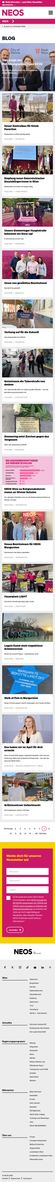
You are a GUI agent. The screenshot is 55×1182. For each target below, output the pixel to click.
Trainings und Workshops (39, 1118)
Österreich (34, 979)
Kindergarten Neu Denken (40, 1028)
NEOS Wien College (37, 1114)
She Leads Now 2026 (38, 1032)
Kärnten (33, 987)
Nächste (42, 833)
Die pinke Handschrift (38, 1024)
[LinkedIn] (42, 967)
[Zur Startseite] (18, 12)
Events (32, 1099)
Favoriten (19, 139)
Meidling (19, 658)
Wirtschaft (18, 77)
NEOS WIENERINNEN (38, 1125)
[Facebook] (5, 967)
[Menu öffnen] (51, 12)
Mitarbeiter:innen (36, 1159)
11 (15, 833)
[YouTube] (35, 967)
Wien (5, 21)
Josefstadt (20, 606)
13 (25, 833)
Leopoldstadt (21, 397)
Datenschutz (15, 1178)
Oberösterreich (35, 994)
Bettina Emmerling (37, 1144)
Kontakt (5, 1178)
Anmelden (13, 930)
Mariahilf (19, 293)
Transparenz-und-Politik (39, 1069)
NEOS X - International (38, 1013)
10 (11, 833)
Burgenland (34, 983)
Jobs (31, 1122)
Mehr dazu (7, 94)
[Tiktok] (27, 967)
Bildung (19, 766)
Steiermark (34, 1002)
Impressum (27, 1178)
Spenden (33, 1107)
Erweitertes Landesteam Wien (41, 1155)
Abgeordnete (35, 1148)
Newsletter (34, 1095)
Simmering (19, 243)
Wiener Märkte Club (37, 1061)
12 (20, 833)
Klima (32, 1054)
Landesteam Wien (36, 1152)
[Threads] (50, 967)
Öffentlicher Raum (36, 1065)
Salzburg (33, 998)
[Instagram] (20, 967)
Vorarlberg (34, 1009)
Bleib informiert (35, 1091)
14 (30, 833)
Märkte (32, 1058)
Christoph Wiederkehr (38, 1140)
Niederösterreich (36, 990)
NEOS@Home (35, 1110)
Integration (21, 505)
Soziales (33, 1073)
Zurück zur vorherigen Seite (14, 26)
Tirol (31, 1005)
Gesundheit (34, 1077)
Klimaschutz (30, 766)
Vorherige (8, 828)
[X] (12, 967)
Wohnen (33, 1080)
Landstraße (21, 191)
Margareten (21, 557)
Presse (32, 1137)
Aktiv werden (35, 1103)
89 (36, 833)
